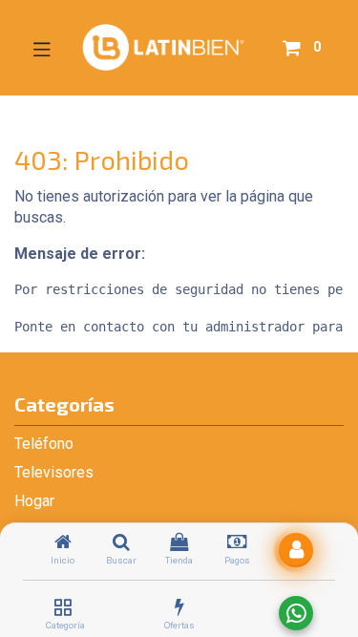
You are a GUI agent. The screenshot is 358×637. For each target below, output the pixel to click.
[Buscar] (121, 543)
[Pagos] (237, 543)
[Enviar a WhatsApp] (296, 613)
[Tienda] (179, 543)
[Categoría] (62, 608)
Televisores (54, 472)
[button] (296, 550)
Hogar (34, 501)
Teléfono (44, 444)
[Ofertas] (179, 608)
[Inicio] (63, 543)
